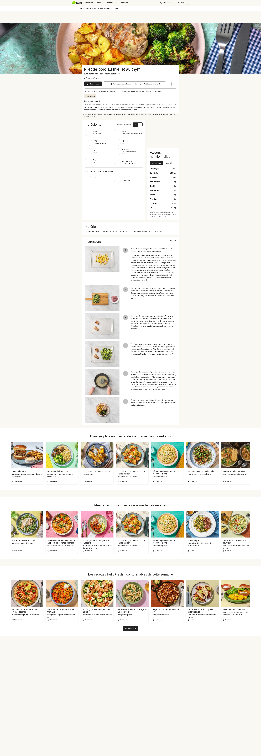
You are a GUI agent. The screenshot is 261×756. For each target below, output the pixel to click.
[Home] (81, 8)
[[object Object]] (169, 84)
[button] (166, 3)
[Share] (175, 84)
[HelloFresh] (77, 2)
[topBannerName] (130, 17)
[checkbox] (85, 78)
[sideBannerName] (163, 133)
